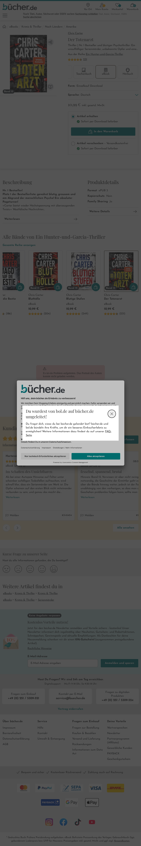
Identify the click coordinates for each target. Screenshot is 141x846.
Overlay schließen (111, 413)
